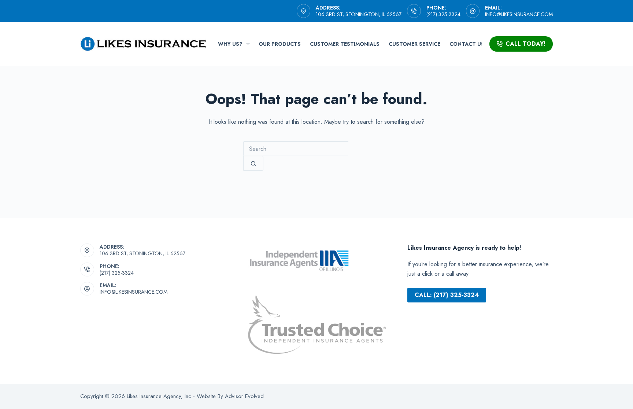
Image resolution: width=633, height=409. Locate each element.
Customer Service (414, 44)
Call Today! (525, 44)
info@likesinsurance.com (519, 14)
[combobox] (295, 148)
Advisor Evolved (243, 396)
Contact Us (466, 44)
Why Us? (230, 44)
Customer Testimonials (345, 44)
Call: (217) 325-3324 (447, 295)
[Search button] (253, 163)
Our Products (280, 44)
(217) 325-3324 (443, 14)
